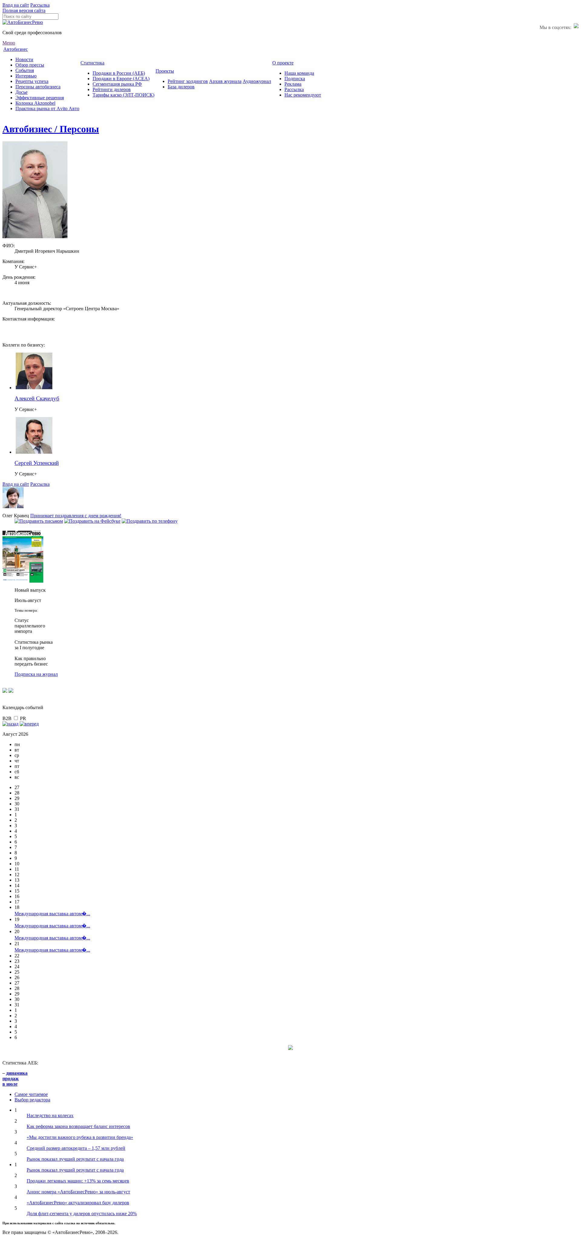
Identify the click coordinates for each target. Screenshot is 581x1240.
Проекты (165, 71)
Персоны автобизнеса (38, 86)
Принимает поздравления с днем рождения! (75, 515)
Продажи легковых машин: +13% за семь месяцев (78, 1180)
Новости (24, 59)
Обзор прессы (29, 64)
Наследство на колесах (50, 1115)
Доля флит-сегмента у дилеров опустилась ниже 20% (82, 1213)
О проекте (283, 62)
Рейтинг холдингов (188, 81)
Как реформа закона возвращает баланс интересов (78, 1126)
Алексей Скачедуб (37, 398)
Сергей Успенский (37, 463)
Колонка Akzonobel (35, 103)
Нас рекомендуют (302, 94)
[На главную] (22, 22)
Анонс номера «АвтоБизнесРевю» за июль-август (78, 1191)
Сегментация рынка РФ (117, 84)
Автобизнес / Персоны (50, 128)
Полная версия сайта (23, 10)
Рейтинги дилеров (112, 89)
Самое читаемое (31, 1094)
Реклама (292, 84)
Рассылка (40, 5)
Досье (21, 92)
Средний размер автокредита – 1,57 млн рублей (76, 1148)
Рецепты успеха (31, 81)
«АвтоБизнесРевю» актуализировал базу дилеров (78, 1202)
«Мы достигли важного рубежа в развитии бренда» (80, 1137)
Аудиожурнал (257, 81)
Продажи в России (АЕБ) (119, 73)
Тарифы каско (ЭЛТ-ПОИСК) (123, 94)
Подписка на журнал (36, 674)
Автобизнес (15, 49)
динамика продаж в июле (15, 1079)
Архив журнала (225, 81)
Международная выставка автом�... (52, 913)
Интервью (26, 75)
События (24, 70)
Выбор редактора (32, 1099)
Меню (8, 42)
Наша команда (299, 73)
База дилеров (181, 86)
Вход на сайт (15, 5)
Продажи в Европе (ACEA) (121, 78)
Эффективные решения (39, 97)
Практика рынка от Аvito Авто (47, 108)
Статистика (92, 62)
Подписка (294, 78)
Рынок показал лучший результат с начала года (75, 1159)
